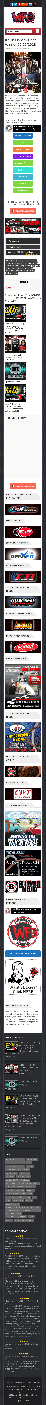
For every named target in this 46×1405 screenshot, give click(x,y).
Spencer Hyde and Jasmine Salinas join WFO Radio (13, 357)
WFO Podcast (24, 48)
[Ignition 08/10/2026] (11, 1142)
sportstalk (28, 1200)
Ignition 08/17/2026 (13, 382)
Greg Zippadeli (26, 266)
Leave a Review (24, 156)
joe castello (10, 1177)
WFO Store (23, 1392)
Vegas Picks (10, 1204)
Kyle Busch (25, 1180)
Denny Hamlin (33, 263)
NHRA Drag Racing (18, 1190)
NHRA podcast (27, 1194)
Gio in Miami (10, 1170)
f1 (24, 1166)
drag (19, 1163)
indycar (22, 1173)
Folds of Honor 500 (12, 266)
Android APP (23, 184)
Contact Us (36, 1387)
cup (25, 263)
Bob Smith (20, 1159)
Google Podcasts (24, 163)
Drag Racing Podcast (13, 1166)
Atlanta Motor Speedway (14, 261)
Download (24, 190)
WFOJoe (31, 1217)
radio (34, 1197)
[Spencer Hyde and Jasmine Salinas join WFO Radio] (15, 344)
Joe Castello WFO (12, 1180)
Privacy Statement (12, 1387)
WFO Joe (9, 1220)
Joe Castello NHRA (23, 1177)
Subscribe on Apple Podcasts (23, 953)
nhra (7, 1190)
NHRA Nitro (30, 1190)
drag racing (27, 1163)
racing (26, 271)
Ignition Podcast (12, 1173)
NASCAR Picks (30, 1187)
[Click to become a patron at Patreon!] (23, 215)
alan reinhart (10, 1159)
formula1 (30, 1166)
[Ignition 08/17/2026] (15, 371)
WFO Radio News (30, 1389)
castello (9, 263)
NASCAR (19, 271)
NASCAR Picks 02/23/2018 (26, 298)
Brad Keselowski (30, 261)
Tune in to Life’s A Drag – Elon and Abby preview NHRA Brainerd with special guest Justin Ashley (15, 328)
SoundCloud (25, 149)
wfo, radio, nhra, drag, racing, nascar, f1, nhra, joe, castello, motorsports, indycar (22, 1209)
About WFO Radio (15, 1389)
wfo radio (29, 1220)
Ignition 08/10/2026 (28, 1138)
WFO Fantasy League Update (16, 1217)
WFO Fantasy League (13, 1213)
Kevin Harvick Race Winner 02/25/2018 (24, 295)
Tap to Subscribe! (23, 1401)
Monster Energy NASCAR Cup (22, 268)
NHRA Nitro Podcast (13, 1194)
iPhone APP (23, 177)
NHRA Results (11, 1197)
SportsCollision (18, 1200)
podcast (21, 1197)
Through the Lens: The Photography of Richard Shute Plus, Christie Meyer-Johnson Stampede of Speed (23, 1121)
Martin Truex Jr (11, 1183)
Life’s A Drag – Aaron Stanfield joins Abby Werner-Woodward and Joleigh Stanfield (14, 407)
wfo (18, 1204)
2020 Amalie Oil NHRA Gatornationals (23, 1395)
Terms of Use (25, 1387)
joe (33, 266)
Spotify (23, 142)
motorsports (10, 271)
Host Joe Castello (23, 1170)
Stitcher (24, 170)
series (15, 273)
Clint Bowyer (17, 263)
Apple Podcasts (24, 136)
